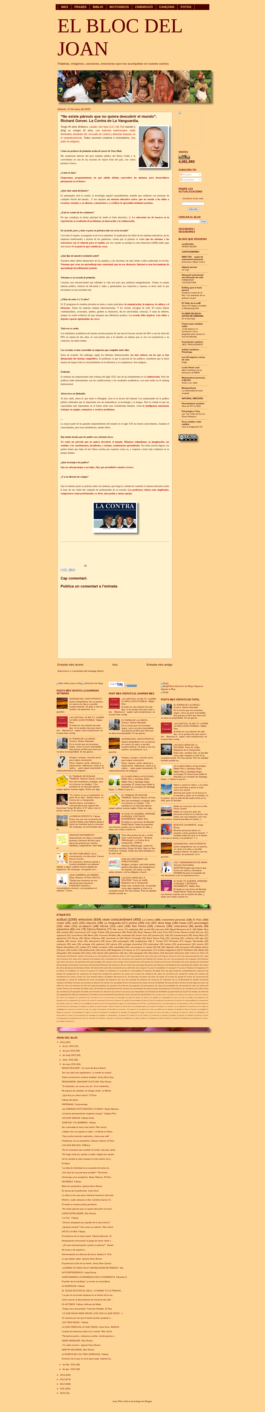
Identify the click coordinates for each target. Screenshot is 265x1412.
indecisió (204, 992)
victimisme (167, 980)
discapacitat (75, 992)
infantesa (115, 956)
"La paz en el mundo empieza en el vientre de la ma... (88, 1295)
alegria (91, 1006)
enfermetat (153, 944)
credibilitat (60, 1009)
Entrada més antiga (159, 664)
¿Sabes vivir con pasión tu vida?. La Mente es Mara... (88, 1132)
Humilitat (76, 989)
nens (147, 956)
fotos (177, 983)
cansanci (205, 995)
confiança (189, 938)
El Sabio (66, 1163)
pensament (115, 932)
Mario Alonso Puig (156, 938)
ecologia (86, 944)
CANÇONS (166, 7)
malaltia (60, 941)
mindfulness (201, 1012)
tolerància (196, 1018)
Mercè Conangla (133, 938)
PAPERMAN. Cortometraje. (75, 1104)
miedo (191, 1012)
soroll (160, 1018)
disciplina (121, 997)
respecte (85, 959)
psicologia (140, 965)
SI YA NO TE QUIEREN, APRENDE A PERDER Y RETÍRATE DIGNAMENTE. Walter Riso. (138, 816)
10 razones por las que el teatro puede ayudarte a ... (87, 1318)
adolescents (89, 950)
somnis (200, 944)
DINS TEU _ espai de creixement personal (192, 258)
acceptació (85, 926)
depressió (71, 968)
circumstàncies (111, 959)
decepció (102, 1009)
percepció (185, 947)
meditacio (72, 971)
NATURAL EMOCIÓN (192, 398)
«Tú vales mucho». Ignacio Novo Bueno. (81, 1345)
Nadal (201, 950)
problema (159, 1000)
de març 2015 (70, 1064)
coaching (174, 938)
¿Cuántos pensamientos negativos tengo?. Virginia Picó (89, 1113)
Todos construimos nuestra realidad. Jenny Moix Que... (88, 1077)
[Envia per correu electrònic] (61, 569)
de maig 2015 (70, 1055)
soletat (83, 947)
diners (145, 977)
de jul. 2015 (69, 1046)
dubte (86, 992)
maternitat (82, 980)
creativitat (126, 935)
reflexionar (160, 965)
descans (111, 997)
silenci (144, 1018)
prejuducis (113, 980)
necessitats (61, 1015)
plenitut (190, 1015)
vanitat (61, 1021)
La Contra (148, 919)
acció (151, 968)
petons (181, 1015)
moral (92, 1000)
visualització (62, 977)
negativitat (63, 995)
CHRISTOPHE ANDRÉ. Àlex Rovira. (79, 1213)
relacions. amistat (105, 1018)
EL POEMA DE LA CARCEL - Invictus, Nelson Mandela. (83, 740)
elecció (146, 997)
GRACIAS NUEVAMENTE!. (82, 835)
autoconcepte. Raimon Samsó (108, 1006)
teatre (167, 1018)
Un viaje (185, 270)
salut (74, 944)
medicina (76, 986)
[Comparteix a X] (67, 569)
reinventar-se (112, 938)
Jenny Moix (198, 935)
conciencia (126, 959)
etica (183, 997)
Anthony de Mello (197, 953)
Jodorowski (61, 956)
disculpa (112, 1009)
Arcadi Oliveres (63, 989)
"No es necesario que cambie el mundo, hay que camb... (89, 1150)
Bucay (75, 938)
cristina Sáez (203, 989)
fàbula (59, 1012)
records (137, 974)
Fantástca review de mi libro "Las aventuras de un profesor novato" (193, 295)
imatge (195, 992)
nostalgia (92, 1015)
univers (205, 1018)
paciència (117, 974)
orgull (93, 986)
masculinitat (135, 956)
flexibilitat (163, 992)
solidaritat (133, 929)
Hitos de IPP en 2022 (191, 406)
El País (197, 919)
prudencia (169, 1000)
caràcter (171, 1006)
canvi (120, 926)
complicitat (181, 1006)
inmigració (114, 1012)
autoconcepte (152, 989)
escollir (171, 977)
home (95, 1012)
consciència (77, 935)
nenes (70, 1015)
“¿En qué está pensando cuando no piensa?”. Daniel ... (89, 1245)
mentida (105, 974)
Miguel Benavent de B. (181, 929)
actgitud (83, 1006)
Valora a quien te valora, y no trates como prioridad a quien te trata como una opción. (191, 787)
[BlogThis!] (64, 569)
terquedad (111, 1003)
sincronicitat (183, 986)
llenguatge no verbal (65, 980)
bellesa (172, 995)
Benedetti (185, 980)
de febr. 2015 (69, 1364)
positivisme (74, 1018)
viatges (121, 1003)
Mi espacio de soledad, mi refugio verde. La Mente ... (87, 1091)
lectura (150, 1012)
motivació (61, 944)
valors (62, 962)
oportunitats (146, 950)
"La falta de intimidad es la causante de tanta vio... (86, 1168)
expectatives (140, 992)
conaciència (192, 1006)
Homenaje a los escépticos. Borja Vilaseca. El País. (86, 1177)
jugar (143, 1012)
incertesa (64, 959)
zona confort (127, 968)
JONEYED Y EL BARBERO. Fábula (79, 1122)
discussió (169, 953)
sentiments (112, 971)
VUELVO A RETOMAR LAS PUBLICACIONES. (134, 860)
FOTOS (186, 7)
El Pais (152, 995)
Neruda (100, 989)
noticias (123, 1015)
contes (60, 923)
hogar (87, 1012)
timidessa (186, 1018)
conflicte (195, 965)
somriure (143, 980)
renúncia (118, 1018)
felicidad (152, 992)
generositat (174, 992)
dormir (138, 997)
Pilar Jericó (118, 929)
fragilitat (203, 1009)
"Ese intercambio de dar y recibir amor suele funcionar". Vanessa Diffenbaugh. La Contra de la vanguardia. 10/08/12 (137, 839)
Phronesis (174, 941)
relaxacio (121, 995)
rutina (160, 986)
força (169, 983)
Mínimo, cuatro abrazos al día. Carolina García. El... (87, 1200)
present (156, 935)
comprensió (82, 997)
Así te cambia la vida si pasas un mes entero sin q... (87, 1159)
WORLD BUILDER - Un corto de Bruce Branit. (84, 1068)
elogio (161, 977)
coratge (203, 1006)
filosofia (105, 965)
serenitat (123, 971)
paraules (113, 986)
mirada (160, 959)
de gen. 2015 (69, 1369)
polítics (95, 995)
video (67, 926)
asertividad (119, 947)
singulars (193, 959)
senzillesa (170, 974)
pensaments (180, 959)
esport (95, 974)
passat (110, 1000)
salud (136, 1018)
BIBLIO (98, 7)
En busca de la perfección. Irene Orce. (80, 1191)
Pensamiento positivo (193, 403)
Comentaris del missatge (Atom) (88, 671)
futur (184, 983)
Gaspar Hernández (194, 941)
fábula (190, 968)
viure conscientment (117, 919)
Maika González (74, 983)
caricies (106, 983)
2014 (62, 1375)
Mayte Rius (160, 971)
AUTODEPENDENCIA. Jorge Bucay (79, 1272)
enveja (145, 983)
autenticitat (184, 965)
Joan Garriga (190, 962)
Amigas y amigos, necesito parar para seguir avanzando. (85, 758)
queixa (150, 965)
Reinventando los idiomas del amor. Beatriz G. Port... (87, 1254)
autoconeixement (192, 956)
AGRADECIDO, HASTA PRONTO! (85, 699)
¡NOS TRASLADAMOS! (192, 344)
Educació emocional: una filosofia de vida (193, 276)
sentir (105, 968)
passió (92, 971)
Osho (191, 1003)
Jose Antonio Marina (95, 977)
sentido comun (64, 1003)
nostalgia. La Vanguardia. (108, 1015)
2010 (62, 1393)
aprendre (82, 962)
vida (167, 935)
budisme (161, 1006)
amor (75, 923)
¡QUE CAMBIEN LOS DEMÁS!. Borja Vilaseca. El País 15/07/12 (84, 876)
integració (134, 1012)
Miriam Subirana (92, 938)
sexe (155, 956)
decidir (59, 974)
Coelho (74, 950)
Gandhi (196, 980)
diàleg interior (201, 947)
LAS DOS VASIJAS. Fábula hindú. (78, 1118)
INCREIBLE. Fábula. (72, 1181)
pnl (152, 1000)
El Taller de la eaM (191, 303)
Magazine (116, 950)
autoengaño (123, 941)
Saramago (73, 1006)
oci (139, 1015)
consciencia (180, 926)
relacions (91, 923)
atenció (97, 983)
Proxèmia (62, 1006)
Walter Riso (202, 929)
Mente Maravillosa (66, 947)
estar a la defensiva (157, 1009)
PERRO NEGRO (189, 246)
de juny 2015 (69, 1051)
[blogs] (165, 692)
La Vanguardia (112, 923)
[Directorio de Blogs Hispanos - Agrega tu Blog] (184, 689)
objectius (170, 947)
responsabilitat (190, 1000)
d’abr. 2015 (68, 1060)
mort (85, 986)
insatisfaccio (201, 997)
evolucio (118, 992)
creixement (203, 962)
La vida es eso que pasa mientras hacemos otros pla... (88, 1195)
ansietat (87, 983)
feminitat (95, 965)
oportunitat (101, 1000)
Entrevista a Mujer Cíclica (193, 262)
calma (189, 995)
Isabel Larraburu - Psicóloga (191, 350)
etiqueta (170, 1009)
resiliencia (158, 962)
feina (186, 1009)
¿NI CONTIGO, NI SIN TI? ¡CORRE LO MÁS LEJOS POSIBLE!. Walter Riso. (86, 720)
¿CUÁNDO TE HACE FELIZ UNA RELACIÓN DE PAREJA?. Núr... (93, 1268)
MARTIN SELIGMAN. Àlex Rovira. (78, 1350)
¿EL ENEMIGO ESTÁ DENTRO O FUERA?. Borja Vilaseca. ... (92, 1109)
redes (75, 959)
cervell (147, 929)
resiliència (149, 974)
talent (96, 1003)
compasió (71, 997)
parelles (173, 1015)
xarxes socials (77, 977)
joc (204, 983)
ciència (113, 944)
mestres (84, 1000)
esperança (84, 974)
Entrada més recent (70, 664)
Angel (184, 362)
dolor (153, 977)
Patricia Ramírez (96, 929)
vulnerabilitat (136, 971)
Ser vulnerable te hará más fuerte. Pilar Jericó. (84, 1127)
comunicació (80, 932)
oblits (73, 995)
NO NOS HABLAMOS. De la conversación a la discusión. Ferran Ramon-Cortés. (86, 856)
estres (175, 997)
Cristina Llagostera (166, 950)
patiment (100, 944)
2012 (62, 1384)
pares (181, 953)
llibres (91, 935)
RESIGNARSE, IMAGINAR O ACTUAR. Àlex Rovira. (87, 1082)
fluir (88, 968)
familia (104, 956)
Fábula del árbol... (70, 1100)
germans (67, 1012)
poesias (199, 1015)
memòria (175, 1012)
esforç (88, 953)
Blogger (148, 1401)
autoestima (63, 929)
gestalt (180, 977)
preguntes (136, 986)
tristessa (97, 959)
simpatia (152, 1018)
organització (84, 995)
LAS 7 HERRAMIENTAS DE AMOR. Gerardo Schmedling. (191, 863)
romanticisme (203, 1000)
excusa (128, 992)
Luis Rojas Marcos (169, 1003)
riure (169, 962)
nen (168, 959)
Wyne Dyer (162, 995)
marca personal (162, 1012)
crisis (86, 1009)
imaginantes (141, 941)
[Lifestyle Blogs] (131, 686)
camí (197, 995)
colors (61, 997)
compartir (172, 968)
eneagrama (71, 974)
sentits (75, 1003)
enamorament (184, 944)
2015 (62, 1042)
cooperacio (200, 971)
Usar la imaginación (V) (192, 427)
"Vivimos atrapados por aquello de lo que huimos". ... (87, 1222)
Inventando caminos (192, 342)
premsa (133, 923)
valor (194, 986)
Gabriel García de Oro (171, 956)
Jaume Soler (76, 941)
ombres (146, 1015)
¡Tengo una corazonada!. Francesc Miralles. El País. (87, 1309)
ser (129, 995)
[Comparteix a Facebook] (70, 569)
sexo (123, 980)
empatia (76, 953)
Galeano (148, 971)
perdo (147, 962)
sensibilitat (170, 986)
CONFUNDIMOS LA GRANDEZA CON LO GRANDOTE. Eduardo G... (95, 1277)
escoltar (120, 962)
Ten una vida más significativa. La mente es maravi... (87, 1073)
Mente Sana (89, 989)
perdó (126, 1000)
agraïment (62, 938)
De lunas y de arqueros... (74, 1250)
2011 (62, 1388)
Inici (115, 664)
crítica (61, 968)
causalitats (117, 983)
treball (178, 962)
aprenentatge (95, 962)
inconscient (200, 977)
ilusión (185, 992)
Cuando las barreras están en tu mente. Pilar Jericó (87, 1331)
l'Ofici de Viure (63, 986)
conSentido (188, 244)
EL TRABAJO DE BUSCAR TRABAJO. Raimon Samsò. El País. (86, 777)
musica (83, 971)
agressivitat (173, 971)
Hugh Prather (98, 932)
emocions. (122, 1009)
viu (176, 980)
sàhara (191, 974)
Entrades (187, 174)
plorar (145, 1000)
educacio (107, 992)
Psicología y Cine (191, 411)
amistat (64, 932)
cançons (109, 962)
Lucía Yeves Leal (190, 367)
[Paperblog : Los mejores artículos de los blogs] (117, 686)
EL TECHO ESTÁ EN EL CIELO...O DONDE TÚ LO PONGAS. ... (93, 1291)
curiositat (63, 992)
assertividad (138, 989)
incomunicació (134, 962)
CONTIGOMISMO (190, 252)
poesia (128, 974)
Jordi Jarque (140, 968)
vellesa (202, 986)
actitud (61, 919)
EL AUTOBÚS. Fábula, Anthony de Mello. (82, 1304)
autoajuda (138, 953)
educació (159, 929)
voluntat (143, 995)
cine (147, 923)
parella (198, 926)
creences (159, 926)
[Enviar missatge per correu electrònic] (85, 565)
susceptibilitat (86, 1003)
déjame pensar (189, 267)
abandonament (113, 989)
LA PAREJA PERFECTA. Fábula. (85, 816)
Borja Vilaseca (145, 932)
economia (96, 992)
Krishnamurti (154, 1003)
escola (182, 968)
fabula (81, 968)
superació (61, 935)
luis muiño (128, 965)
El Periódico (187, 950)
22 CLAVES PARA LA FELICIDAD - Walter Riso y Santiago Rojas (138, 777)
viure (72, 962)
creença (70, 1009)
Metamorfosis (189, 388)
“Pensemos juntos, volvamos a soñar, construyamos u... (89, 1336)
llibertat (149, 959)
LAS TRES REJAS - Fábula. (75, 1322)
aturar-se (130, 950)
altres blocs (153, 953)
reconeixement (108, 995)
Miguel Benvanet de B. (117, 977)
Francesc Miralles (107, 935)
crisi (77, 929)
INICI (64, 7)
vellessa (201, 974)
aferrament (94, 941)
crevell (78, 1009)
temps (108, 941)
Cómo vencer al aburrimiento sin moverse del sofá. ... (88, 1300)
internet (97, 968)
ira (125, 956)
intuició (100, 953)
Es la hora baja (188, 318)
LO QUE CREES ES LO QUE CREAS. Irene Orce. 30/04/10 (90, 1327)
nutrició (132, 1015)
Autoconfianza (132, 1003)
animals (126, 989)
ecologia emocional (132, 944)
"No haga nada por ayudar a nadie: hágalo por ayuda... (88, 1154)
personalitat (136, 1000)
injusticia (103, 1012)
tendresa (204, 959)
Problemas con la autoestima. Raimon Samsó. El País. (88, 1141)
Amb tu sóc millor (189, 383)
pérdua (179, 1000)
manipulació (73, 1000)
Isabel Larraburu (100, 947)
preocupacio (149, 986)
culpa (206, 956)
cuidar (94, 1009)
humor (189, 977)
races (84, 1018)
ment (183, 1012)
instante (124, 1012)
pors (63, 950)
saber (159, 974)
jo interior (61, 971)
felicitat (104, 926)
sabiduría (127, 1018)
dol (126, 983)
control (205, 965)
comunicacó (94, 997)
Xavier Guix (141, 935)
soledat (182, 974)
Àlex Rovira (139, 926)
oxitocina (155, 1015)
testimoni (176, 1018)
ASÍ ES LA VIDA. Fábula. (74, 1231)
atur (126, 953)
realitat (101, 971)
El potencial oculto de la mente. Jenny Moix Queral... (87, 1263)
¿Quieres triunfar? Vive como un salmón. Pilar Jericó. (88, 1227)
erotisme (132, 1009)
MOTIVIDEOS (119, 7)
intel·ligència (194, 983)
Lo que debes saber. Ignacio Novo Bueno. (82, 1259)
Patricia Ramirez (202, 1003)
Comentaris (188, 180)
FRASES (80, 7)
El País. (143, 1003)
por (202, 932)
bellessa (181, 995)
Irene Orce (162, 932)
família (179, 1009)
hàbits (191, 997)
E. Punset (158, 941)
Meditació (173, 965)
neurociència (81, 1015)
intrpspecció (61, 1000)
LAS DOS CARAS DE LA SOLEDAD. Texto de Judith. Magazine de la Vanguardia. (135, 880)
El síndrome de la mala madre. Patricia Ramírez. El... (87, 1236)
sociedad (132, 980)
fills (158, 947)
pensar (118, 1000)
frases (182, 923)
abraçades (62, 953)
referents (92, 1018)
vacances (155, 980)
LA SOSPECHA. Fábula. (73, 1286)
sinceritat (115, 968)
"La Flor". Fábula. (70, 1218)
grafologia (78, 1012)
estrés (103, 950)
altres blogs (164, 923)
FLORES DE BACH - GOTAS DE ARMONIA (193, 314)
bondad (164, 989)
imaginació (201, 968)
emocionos (83, 965)
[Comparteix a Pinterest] (73, 569)
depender (135, 977)
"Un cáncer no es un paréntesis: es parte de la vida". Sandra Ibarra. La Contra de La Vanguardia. (86, 797)
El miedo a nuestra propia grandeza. (79, 1204)
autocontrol (127, 1006)
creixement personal (173, 919)
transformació (181, 935)
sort (135, 995)
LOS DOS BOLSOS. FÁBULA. (76, 1145)
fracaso (194, 1009)
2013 (62, 1379)
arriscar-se (92, 956)
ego (202, 938)
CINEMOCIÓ (144, 7)
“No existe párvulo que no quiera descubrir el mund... (87, 1209)
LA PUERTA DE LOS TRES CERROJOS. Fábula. (85, 1354)
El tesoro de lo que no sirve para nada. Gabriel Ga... (87, 1359)
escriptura (143, 1009)
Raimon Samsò (77, 956)
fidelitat (161, 983)
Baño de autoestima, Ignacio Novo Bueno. (82, 1186)
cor (104, 997)
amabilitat (161, 968)
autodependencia (140, 1006)
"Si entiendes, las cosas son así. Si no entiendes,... (86, 1086)
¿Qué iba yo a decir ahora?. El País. (79, 1095)
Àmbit (129, 932)
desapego (63, 965)
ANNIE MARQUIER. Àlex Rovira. (77, 1341)
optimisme (114, 953)
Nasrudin (182, 1003)
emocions (85, 919)
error (153, 983)
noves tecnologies (97, 980)
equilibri (155, 997)
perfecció (124, 986)
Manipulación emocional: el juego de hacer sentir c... (87, 1241)
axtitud (152, 1006)
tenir (103, 1003)
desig (73, 965)
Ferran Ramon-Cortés (184, 932)
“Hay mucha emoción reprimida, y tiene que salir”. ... (87, 1136)
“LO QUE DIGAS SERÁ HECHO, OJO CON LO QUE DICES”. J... (93, 1313)
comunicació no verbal (141, 947)
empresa (135, 983)
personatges (201, 923)
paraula (164, 1015)
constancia (189, 989)
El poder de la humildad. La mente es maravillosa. (86, 1281)
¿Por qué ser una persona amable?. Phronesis (84, 1172)
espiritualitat (165, 997)
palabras (102, 986)
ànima (69, 1021)
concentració (176, 989)
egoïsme (138, 959)
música (167, 944)
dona (130, 997)
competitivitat (187, 971)
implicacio (116, 965)
